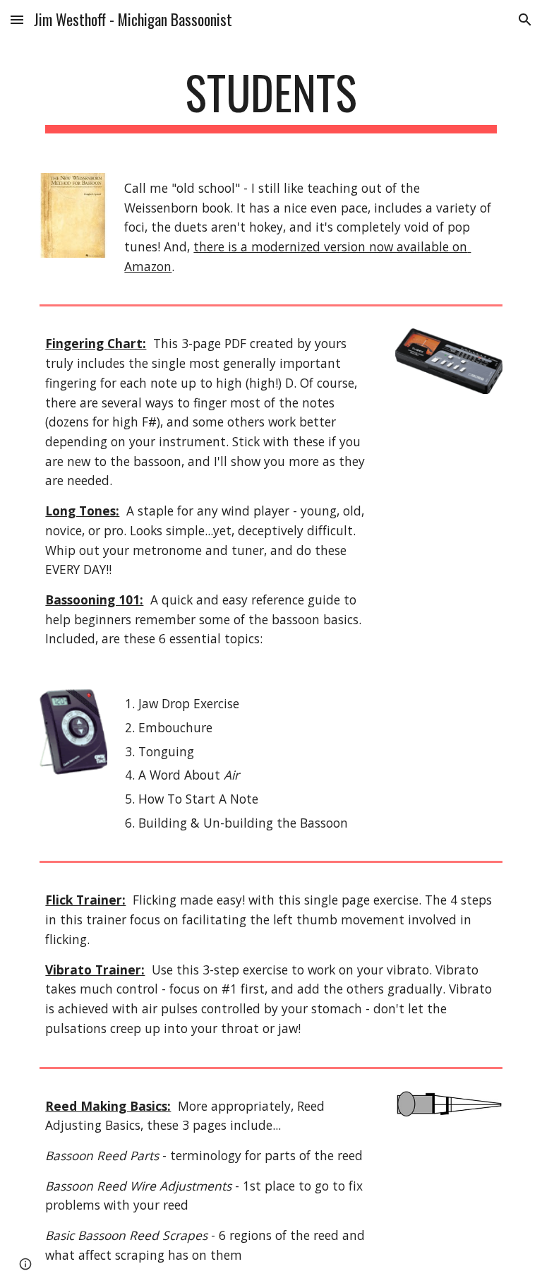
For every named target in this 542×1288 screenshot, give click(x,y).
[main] (271, 99)
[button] (17, 19)
